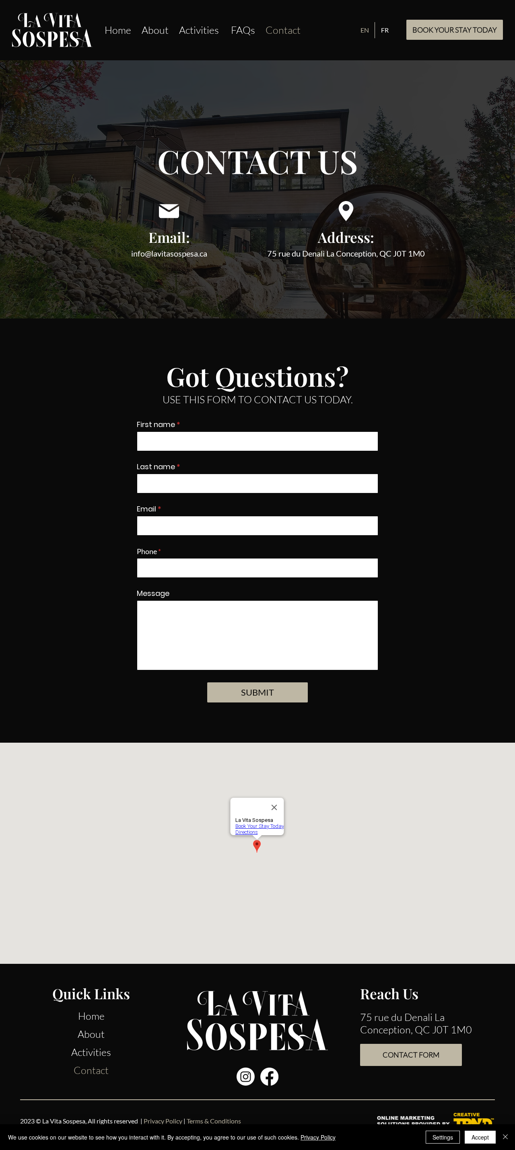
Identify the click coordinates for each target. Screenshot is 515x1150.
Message (153, 593)
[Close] (505, 1137)
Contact (91, 1070)
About (91, 1034)
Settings (443, 1137)
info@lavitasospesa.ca (169, 253)
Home (91, 1016)
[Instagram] (246, 1077)
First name (156, 424)
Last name (156, 466)
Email (146, 509)
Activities (91, 1052)
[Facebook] (269, 1077)
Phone (147, 551)
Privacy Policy (318, 1137)
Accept (480, 1137)
